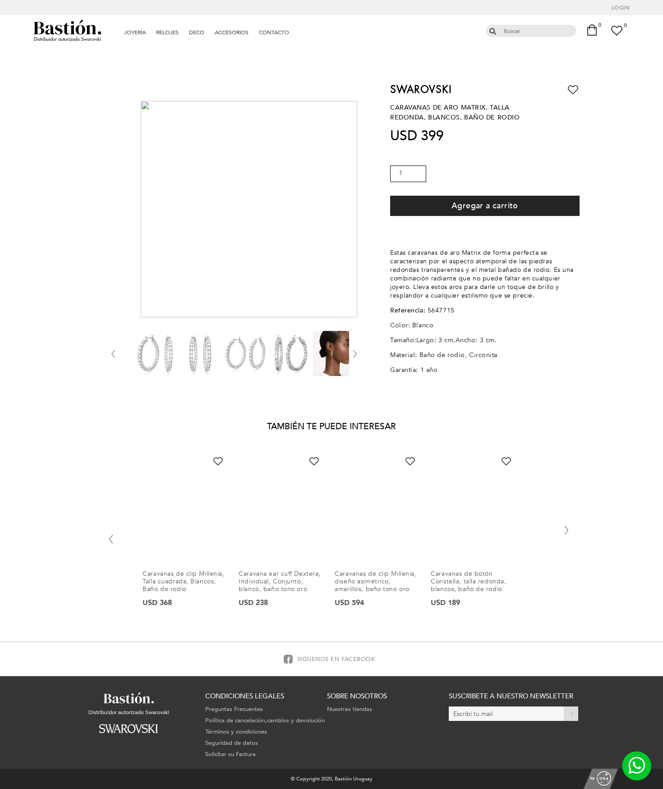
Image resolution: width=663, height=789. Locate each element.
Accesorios (232, 32)
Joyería (135, 32)
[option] (188, 538)
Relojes (167, 32)
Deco (196, 32)
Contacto (274, 32)
